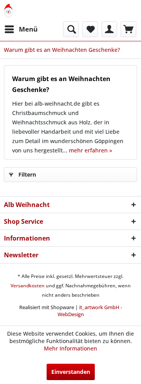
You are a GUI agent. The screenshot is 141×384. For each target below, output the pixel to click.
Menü (28, 29)
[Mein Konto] (109, 29)
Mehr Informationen (70, 348)
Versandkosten (28, 285)
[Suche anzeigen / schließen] (71, 29)
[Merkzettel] (90, 29)
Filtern (27, 174)
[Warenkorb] (128, 29)
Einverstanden (70, 371)
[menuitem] (21, 29)
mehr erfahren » (90, 150)
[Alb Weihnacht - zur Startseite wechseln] (8, 11)
